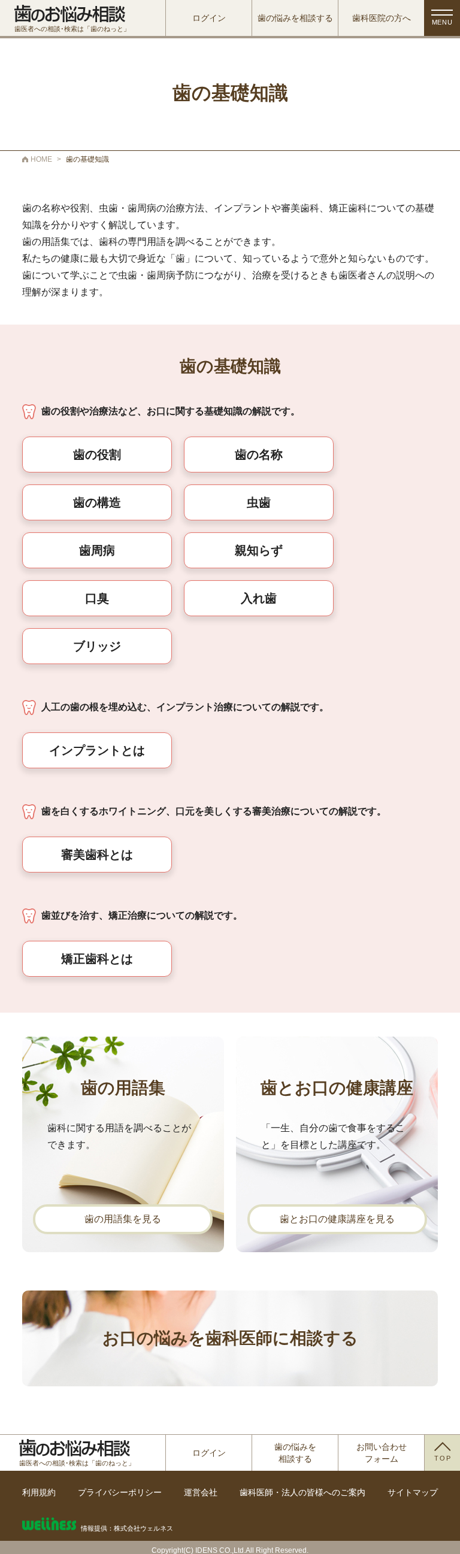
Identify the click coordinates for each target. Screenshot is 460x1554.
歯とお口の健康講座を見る (337, 1219)
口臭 (97, 598)
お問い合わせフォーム (381, 1453)
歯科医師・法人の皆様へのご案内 (302, 1492)
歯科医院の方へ (381, 18)
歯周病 (97, 550)
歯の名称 (259, 454)
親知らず (259, 550)
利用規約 (39, 1492)
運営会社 (200, 1492)
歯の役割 (97, 454)
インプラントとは (97, 750)
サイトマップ (413, 1492)
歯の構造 (97, 502)
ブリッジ (97, 646)
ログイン (209, 18)
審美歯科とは (97, 854)
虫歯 (259, 502)
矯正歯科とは (97, 958)
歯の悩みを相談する (295, 18)
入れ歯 (259, 598)
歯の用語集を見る (122, 1219)
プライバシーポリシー (120, 1492)
